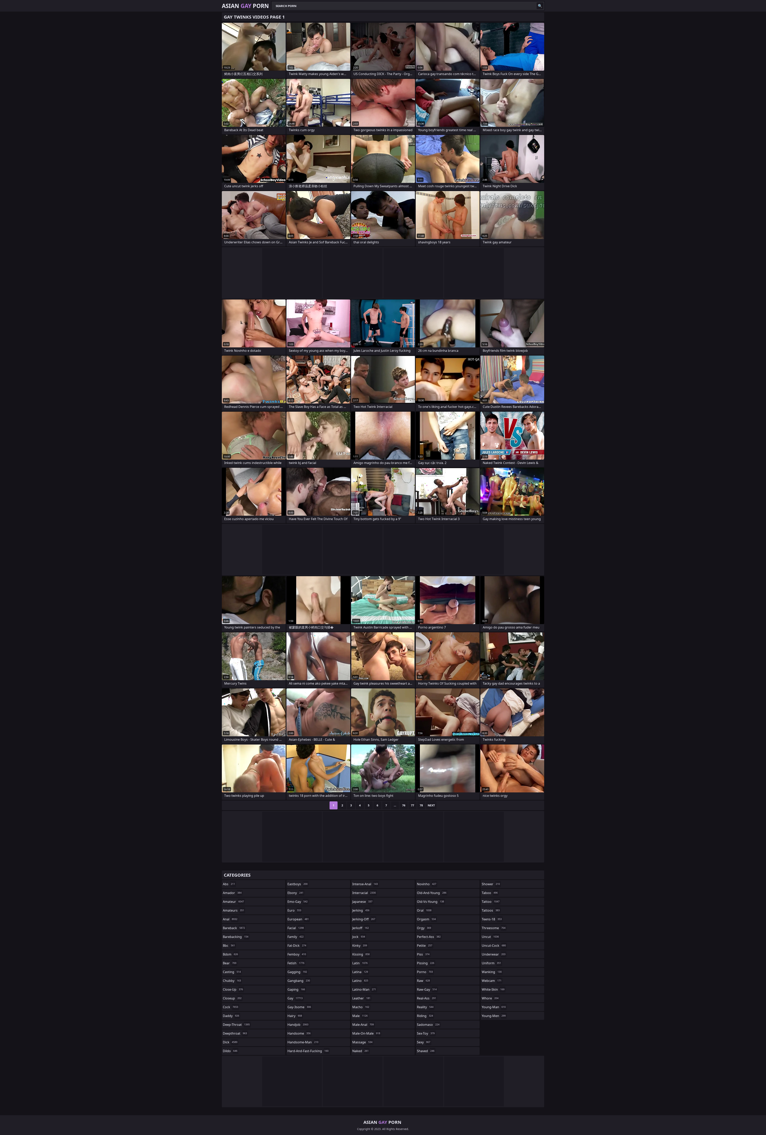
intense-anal (365, 884)
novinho (426, 884)
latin (360, 963)
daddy (231, 1016)
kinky (359, 945)
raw (423, 980)
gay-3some (299, 1007)
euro (294, 910)
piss (423, 954)
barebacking (235, 937)
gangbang (298, 980)
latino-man (364, 989)
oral (424, 910)
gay (295, 998)
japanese (362, 901)
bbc (229, 945)
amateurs (233, 910)
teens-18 (492, 919)
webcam (491, 980)
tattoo (490, 901)
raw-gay (427, 989)
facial (295, 928)
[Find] (540, 5)
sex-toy (426, 1033)
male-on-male (366, 1033)
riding (425, 1016)
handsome (299, 1033)
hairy (294, 1016)
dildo (230, 1051)
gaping (296, 989)
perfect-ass (429, 937)
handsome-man (302, 1042)
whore (490, 998)
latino (360, 980)
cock (230, 1007)
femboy (296, 954)
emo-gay (297, 901)
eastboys (297, 884)
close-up (233, 989)
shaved (425, 1051)
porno (425, 972)
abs (229, 884)
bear (229, 963)
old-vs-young (430, 901)
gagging (297, 972)
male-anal (363, 1024)
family (295, 937)
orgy (424, 928)
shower (491, 884)
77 (412, 805)
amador (232, 893)
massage (362, 1042)
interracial (364, 893)
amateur (233, 901)
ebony (295, 893)
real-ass (426, 998)
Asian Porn (245, 6)
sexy (423, 1042)
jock (358, 937)
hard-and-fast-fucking (308, 1051)
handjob (297, 1024)
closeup (232, 998)
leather (361, 998)
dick (230, 1042)
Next (431, 805)
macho (360, 1007)
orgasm (426, 919)
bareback (234, 928)
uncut (490, 937)
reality (425, 1007)
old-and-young (431, 893)
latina (360, 972)
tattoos (491, 910)
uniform (491, 963)
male (360, 1016)
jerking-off (363, 919)
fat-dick (296, 945)
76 (403, 805)
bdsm (230, 954)
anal (230, 919)
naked (360, 1051)
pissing (425, 963)
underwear (493, 954)
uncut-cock (494, 945)
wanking (492, 972)
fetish (295, 963)
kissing (361, 954)
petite (424, 945)
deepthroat (235, 1033)
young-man (494, 1007)
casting (232, 972)
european (298, 919)
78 (421, 805)
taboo (490, 893)
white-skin (493, 989)
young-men (494, 1016)
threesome (493, 928)
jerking (360, 910)
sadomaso (428, 1024)
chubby (232, 980)
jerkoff (360, 928)
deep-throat (236, 1024)
